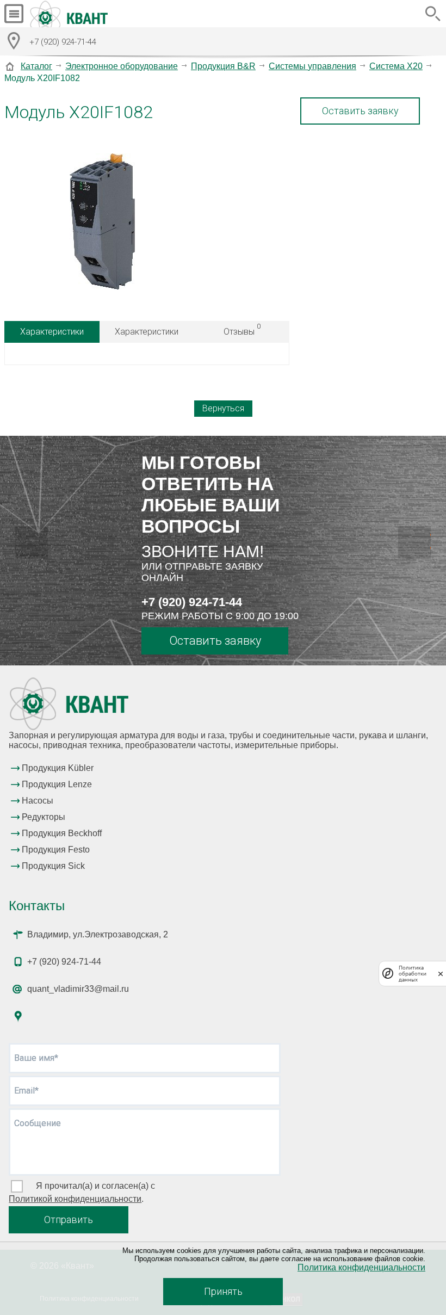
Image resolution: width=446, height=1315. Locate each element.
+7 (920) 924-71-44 (191, 602)
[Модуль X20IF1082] (102, 222)
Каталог (36, 66)
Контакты (37, 905)
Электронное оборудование (121, 66)
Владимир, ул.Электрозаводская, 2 (97, 934)
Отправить (68, 1219)
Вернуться (223, 408)
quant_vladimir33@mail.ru (78, 988)
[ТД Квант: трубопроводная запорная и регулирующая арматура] (70, 13)
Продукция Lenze (57, 784)
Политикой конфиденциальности (75, 1198)
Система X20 (396, 66)
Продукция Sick (53, 866)
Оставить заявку (360, 110)
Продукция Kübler (58, 768)
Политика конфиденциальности (361, 1267)
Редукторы (43, 817)
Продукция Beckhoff (62, 833)
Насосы (37, 800)
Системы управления (312, 66)
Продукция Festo (56, 849)
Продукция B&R (223, 66)
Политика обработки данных (412, 974)
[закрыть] (440, 974)
